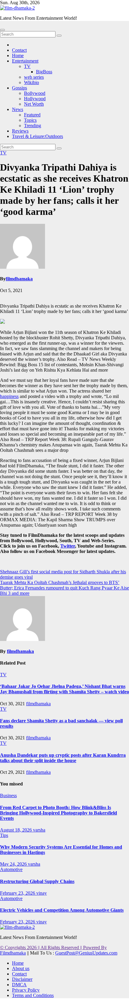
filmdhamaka (19, 278)
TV (27, 66)
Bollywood (34, 93)
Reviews (20, 130)
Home (18, 55)
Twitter (67, 545)
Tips (4, 835)
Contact (19, 50)
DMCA (19, 984)
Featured (32, 114)
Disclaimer (22, 979)
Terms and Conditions (33, 995)
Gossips (19, 87)
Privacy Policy (26, 990)
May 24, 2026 (14, 864)
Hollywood (35, 98)
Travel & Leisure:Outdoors (37, 136)
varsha (39, 829)
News (17, 109)
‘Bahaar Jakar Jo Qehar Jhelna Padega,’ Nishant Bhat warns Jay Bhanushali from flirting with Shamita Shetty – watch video (64, 689)
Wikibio (31, 82)
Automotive (11, 869)
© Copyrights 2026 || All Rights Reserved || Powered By (53, 947)
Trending (32, 125)
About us (20, 968)
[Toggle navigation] (2, 30)
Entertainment (25, 60)
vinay (41, 893)
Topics (30, 120)
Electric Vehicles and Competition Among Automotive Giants (62, 910)
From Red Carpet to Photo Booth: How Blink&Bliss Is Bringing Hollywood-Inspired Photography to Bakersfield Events (58, 813)
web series (34, 77)
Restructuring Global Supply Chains (37, 881)
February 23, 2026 (18, 893)
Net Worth (34, 104)
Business (8, 795)
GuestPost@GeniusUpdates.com (86, 952)
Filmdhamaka (13, 952)
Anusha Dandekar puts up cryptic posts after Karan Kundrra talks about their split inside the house (63, 758)
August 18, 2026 (16, 829)
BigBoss (44, 71)
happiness (9, 396)
